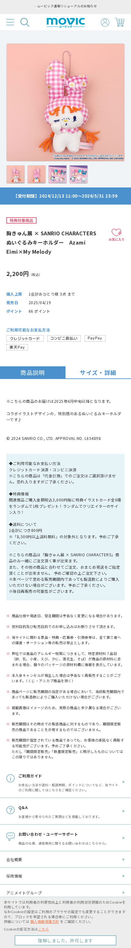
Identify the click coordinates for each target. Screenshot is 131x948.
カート (119, 22)
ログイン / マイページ (105, 22)
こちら (43, 929)
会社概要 (14, 859)
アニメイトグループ (24, 892)
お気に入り (117, 239)
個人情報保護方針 (44, 921)
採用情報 (14, 876)
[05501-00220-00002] (15, 174)
